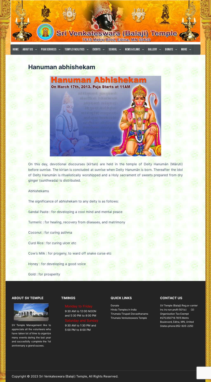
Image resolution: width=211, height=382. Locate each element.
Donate (169, 49)
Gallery (152, 49)
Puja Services (48, 49)
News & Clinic (132, 49)
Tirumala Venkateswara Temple (129, 317)
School (113, 49)
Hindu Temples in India (124, 309)
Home (16, 49)
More (184, 49)
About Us (28, 49)
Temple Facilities (74, 49)
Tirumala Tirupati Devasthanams (129, 313)
